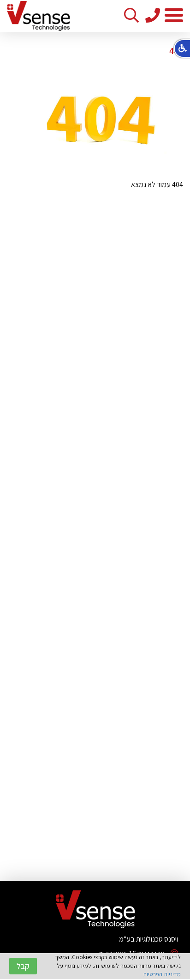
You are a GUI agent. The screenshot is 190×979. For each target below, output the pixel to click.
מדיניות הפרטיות (162, 974)
